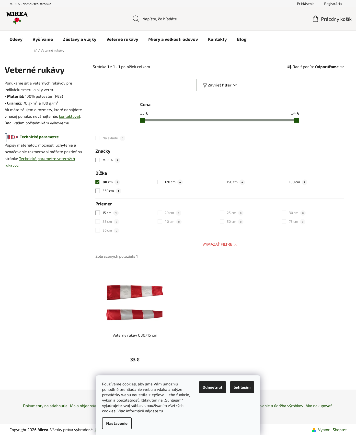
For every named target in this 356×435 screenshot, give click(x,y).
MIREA (110, 160)
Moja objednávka (85, 405)
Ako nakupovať (319, 405)
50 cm (234, 221)
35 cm (110, 221)
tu (161, 410)
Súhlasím (242, 387)
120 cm (173, 182)
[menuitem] (16, 39)
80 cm (110, 182)
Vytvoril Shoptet (332, 429)
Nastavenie (116, 423)
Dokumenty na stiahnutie (45, 405)
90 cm (110, 230)
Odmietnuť (212, 387)
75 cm (296, 221)
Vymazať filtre (217, 244)
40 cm (172, 221)
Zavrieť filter (219, 85)
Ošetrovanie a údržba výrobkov (275, 405)
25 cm (234, 213)
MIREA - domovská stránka (30, 4)
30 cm (296, 213)
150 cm (235, 182)
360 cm (111, 191)
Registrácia (333, 3)
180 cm (297, 182)
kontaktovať (69, 116)
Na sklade (113, 138)
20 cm (172, 213)
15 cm (109, 213)
